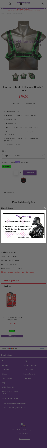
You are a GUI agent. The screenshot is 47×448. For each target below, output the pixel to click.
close (45, 208)
